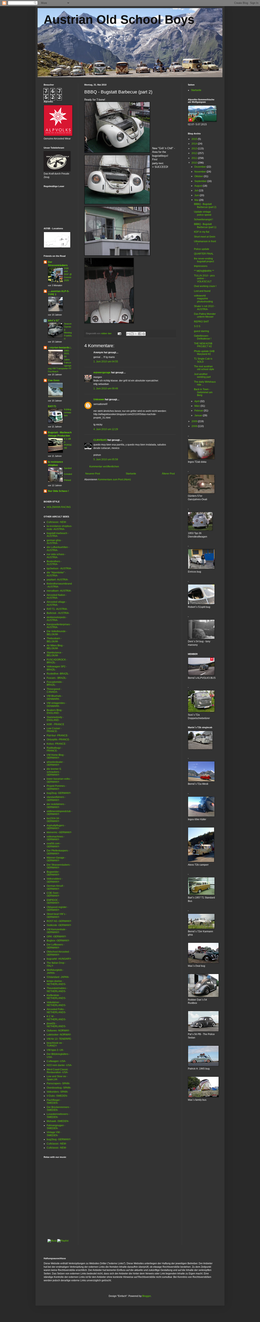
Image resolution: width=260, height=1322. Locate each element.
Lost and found (202, 291)
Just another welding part (202, 375)
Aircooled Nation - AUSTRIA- (57, 596)
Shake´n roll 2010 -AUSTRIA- (204, 307)
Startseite (131, 473)
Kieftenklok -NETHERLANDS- (56, 997)
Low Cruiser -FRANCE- (54, 730)
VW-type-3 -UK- (55, 1050)
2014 (195, 143)
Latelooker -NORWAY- (59, 1034)
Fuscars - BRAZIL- (57, 678)
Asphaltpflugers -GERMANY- (56, 827)
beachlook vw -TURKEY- (55, 1044)
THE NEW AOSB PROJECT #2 (203, 345)
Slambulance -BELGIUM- (55, 654)
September (200, 181)
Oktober (199, 176)
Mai (196, 200)
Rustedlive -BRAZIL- (58, 673)
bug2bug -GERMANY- (59, 793)
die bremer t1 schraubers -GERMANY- (54, 772)
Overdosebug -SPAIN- (59, 1087)
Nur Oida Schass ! (58, 491)
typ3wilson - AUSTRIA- (59, 568)
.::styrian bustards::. (60, 347)
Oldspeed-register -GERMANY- (57, 908)
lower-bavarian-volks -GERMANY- (59, 780)
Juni (197, 195)
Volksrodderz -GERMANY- (55, 880)
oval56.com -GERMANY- (54, 845)
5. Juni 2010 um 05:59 (105, 459)
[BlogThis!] (132, 334)
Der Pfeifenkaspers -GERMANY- (58, 852)
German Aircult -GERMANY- (55, 887)
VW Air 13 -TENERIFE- (59, 1038)
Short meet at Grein (204, 236)
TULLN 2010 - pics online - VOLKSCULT (204, 278)
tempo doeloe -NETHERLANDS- (56, 982)
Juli (196, 190)
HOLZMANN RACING (59, 507)
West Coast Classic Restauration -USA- (57, 1071)
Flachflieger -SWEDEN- (54, 1101)
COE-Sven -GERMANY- (53, 894)
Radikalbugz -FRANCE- (54, 749)
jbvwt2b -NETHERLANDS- (56, 1025)
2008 (195, 426)
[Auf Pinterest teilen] (144, 334)
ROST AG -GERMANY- (59, 921)
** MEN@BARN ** (204, 271)
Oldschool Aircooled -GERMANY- (58, 953)
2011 (195, 158)
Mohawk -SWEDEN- (58, 1121)
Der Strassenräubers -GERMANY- (59, 866)
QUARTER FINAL (203, 253)
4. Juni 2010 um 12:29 (105, 429)
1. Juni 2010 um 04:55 (105, 361)
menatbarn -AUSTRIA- (59, 590)
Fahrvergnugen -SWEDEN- (56, 1127)
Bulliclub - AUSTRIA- (58, 613)
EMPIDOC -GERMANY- (53, 901)
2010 (195, 162)
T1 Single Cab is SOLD (203, 360)
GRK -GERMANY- (56, 936)
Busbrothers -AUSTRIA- (54, 563)
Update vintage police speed (202, 213)
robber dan (106, 333)
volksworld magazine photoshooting (203, 298)
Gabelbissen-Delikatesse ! (202, 337)
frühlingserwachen (67, 412)
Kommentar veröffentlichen (104, 466)
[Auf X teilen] (136, 334)
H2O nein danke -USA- (59, 1065)
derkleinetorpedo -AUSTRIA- (57, 619)
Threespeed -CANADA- (54, 690)
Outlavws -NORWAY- (58, 1030)
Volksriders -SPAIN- (57, 1091)
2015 (195, 139)
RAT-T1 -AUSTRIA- (57, 609)
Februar (199, 410)
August (198, 185)
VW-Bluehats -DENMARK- (55, 697)
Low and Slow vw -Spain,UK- (57, 1078)
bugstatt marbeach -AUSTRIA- (58, 534)
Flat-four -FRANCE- (57, 735)
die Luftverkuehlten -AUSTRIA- (58, 548)
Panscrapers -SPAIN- (58, 1083)
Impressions (200, 266)
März (197, 406)
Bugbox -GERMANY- (58, 940)
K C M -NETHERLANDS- (56, 1018)
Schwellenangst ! (203, 219)
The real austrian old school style (204, 368)
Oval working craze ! (205, 286)
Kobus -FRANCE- (56, 743)
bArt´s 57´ (54, 320)
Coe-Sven (53, 380)
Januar (198, 415)
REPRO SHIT (201, 321)
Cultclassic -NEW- (57, 522)
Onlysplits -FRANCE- (58, 739)
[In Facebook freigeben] (140, 334)
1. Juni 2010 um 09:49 (105, 388)
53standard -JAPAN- (58, 977)
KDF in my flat (201, 231)
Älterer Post (168, 473)
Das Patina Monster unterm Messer (205, 315)
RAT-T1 (52, 406)
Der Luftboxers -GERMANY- (55, 946)
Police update (201, 249)
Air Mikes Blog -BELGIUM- (55, 647)
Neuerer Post (92, 473)
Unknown (98, 399)
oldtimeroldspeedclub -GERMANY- (59, 813)
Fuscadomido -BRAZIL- (55, 683)
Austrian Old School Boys (119, 19)
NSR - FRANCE (55, 724)
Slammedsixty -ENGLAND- (55, 718)
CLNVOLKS (100, 440)
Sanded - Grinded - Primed (68, 474)
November (200, 171)
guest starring (201, 331)
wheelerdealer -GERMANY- (55, 763)
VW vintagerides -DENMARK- (56, 704)
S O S (197, 326)
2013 (195, 148)
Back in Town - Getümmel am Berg (203, 392)
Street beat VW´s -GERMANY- (57, 915)
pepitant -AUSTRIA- (57, 579)
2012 (195, 153)
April (197, 401)
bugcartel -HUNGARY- (59, 958)
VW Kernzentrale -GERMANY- (57, 931)
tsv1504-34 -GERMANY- (54, 820)
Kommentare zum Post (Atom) (114, 479)
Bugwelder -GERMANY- (53, 873)
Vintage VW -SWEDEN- (54, 1134)
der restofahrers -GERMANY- (56, 805)
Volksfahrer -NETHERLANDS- (56, 1004)
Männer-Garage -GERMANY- (56, 859)
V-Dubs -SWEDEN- (57, 1095)
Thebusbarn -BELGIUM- (54, 640)
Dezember (200, 166)
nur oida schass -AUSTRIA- (56, 556)
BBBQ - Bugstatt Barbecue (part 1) (205, 225)
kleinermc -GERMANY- (59, 832)
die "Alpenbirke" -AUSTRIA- (56, 574)
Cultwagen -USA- (56, 1061)
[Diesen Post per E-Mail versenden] (128, 334)
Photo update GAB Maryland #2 (204, 352)
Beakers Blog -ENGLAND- (55, 711)
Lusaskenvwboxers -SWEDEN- (58, 1115)
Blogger (146, 1296)
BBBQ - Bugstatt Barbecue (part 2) (205, 205)
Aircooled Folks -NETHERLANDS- (56, 1011)
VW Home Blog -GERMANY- (56, 756)
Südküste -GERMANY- (59, 925)
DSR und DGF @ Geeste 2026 (68, 274)
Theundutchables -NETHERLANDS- (57, 989)
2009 (195, 421)
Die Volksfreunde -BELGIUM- (57, 633)
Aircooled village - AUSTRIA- (57, 603)
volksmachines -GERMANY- (56, 838)
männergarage (101, 372)
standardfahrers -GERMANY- (56, 798)
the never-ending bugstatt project (204, 260)
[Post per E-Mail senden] (119, 333)
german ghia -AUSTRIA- (54, 542)
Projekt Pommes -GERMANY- (56, 787)
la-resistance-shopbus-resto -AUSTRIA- (59, 527)
